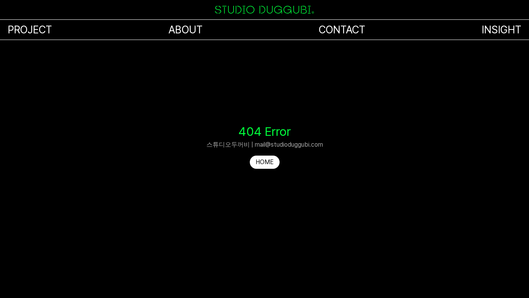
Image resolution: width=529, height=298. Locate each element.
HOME (265, 162)
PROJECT (30, 29)
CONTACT (342, 29)
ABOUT (185, 29)
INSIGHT (501, 29)
